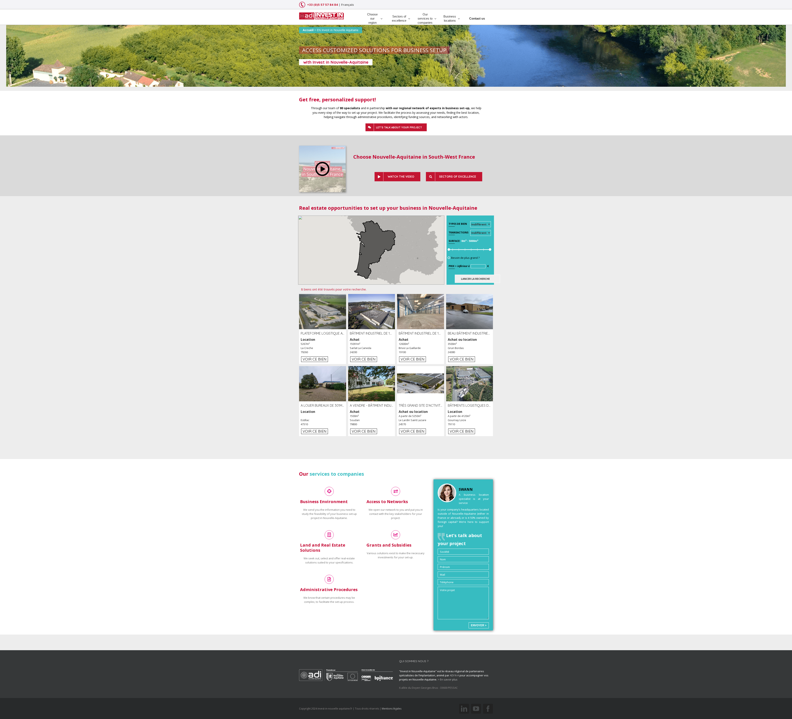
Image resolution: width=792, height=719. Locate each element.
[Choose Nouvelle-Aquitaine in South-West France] (322, 148)
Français (347, 4)
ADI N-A (454, 675)
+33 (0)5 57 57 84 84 (322, 4)
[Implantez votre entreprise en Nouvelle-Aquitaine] (321, 14)
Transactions (458, 232)
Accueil (308, 30)
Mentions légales (391, 708)
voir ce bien (314, 359)
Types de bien (458, 224)
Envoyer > (479, 625)
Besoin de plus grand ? (465, 258)
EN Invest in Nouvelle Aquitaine (337, 30)
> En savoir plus (447, 679)
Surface (454, 241)
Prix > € (469, 266)
